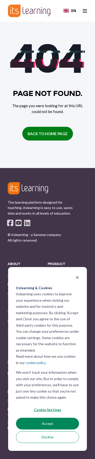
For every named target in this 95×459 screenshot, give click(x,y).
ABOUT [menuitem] (14, 264)
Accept (47, 423)
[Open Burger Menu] (85, 11)
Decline (47, 437)
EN (73, 10)
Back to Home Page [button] (48, 133)
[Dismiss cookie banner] (77, 278)
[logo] (28, 188)
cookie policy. (36, 362)
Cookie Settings (47, 410)
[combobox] (70, 11)
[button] (48, 451)
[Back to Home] (29, 11)
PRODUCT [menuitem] (56, 264)
